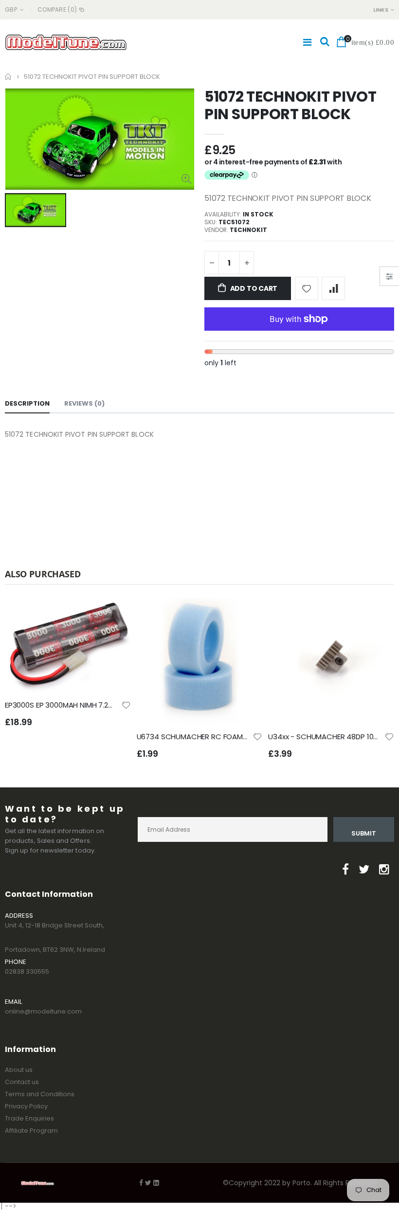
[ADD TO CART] (115, 614)
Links (380, 10)
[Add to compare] (333, 288)
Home (8, 76)
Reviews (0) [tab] (84, 403)
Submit (363, 833)
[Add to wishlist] (306, 288)
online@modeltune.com (43, 1011)
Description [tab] (27, 403)
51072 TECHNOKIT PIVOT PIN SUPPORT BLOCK (290, 105)
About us (19, 1069)
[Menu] (307, 42)
